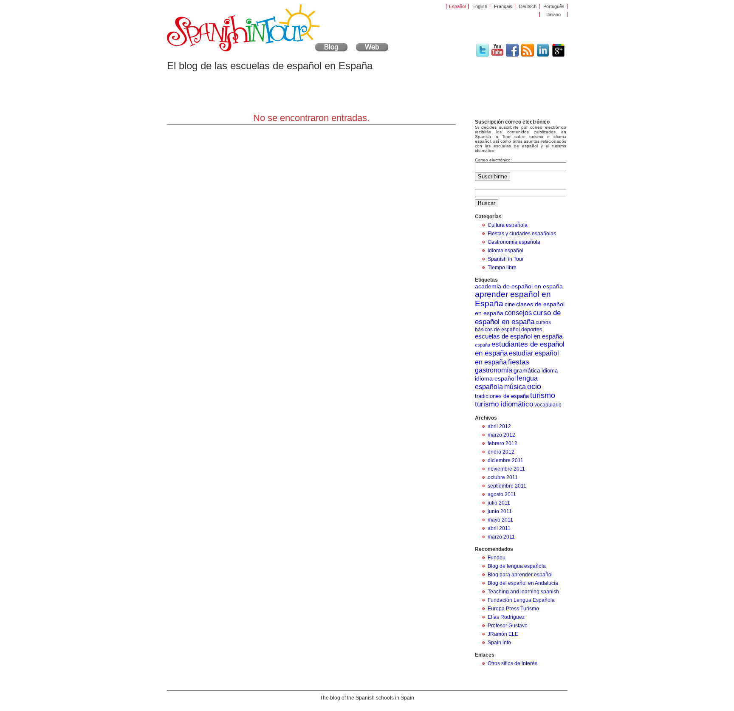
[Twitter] (482, 56)
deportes (531, 329)
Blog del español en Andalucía (523, 583)
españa (482, 344)
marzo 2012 (501, 435)
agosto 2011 (502, 494)
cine (510, 304)
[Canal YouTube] (497, 54)
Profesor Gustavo (508, 626)
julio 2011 (499, 503)
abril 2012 (499, 426)
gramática (527, 370)
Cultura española (508, 225)
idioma (550, 370)
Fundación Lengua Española (521, 600)
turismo (542, 395)
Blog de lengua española (517, 566)
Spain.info (499, 643)
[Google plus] (558, 56)
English (479, 6)
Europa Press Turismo (513, 609)
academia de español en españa (519, 286)
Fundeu (496, 558)
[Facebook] (512, 56)
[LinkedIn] (543, 56)
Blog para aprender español (520, 575)
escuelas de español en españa (518, 336)
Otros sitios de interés (512, 663)
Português (554, 6)
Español (457, 6)
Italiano (553, 14)
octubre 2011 (503, 477)
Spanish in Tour (506, 259)
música (515, 386)
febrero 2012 (502, 443)
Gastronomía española (514, 242)
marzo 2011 (501, 537)
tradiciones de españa (502, 396)
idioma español (495, 378)
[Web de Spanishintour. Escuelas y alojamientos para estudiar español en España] (372, 50)
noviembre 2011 (506, 469)
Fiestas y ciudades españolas (522, 234)
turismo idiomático (504, 404)
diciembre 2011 (505, 460)
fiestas (518, 362)
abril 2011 (499, 528)
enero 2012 (501, 452)
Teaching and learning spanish (523, 592)
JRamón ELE (503, 634)
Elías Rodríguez (506, 617)
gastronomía (493, 370)
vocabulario (548, 405)
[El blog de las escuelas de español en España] (257, 50)
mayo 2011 (500, 520)
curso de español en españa (518, 317)
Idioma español (505, 251)
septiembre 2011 (507, 486)
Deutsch (527, 6)
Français (503, 6)
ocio (534, 386)
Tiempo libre (502, 268)
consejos (518, 312)
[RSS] (527, 56)
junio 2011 (500, 511)
